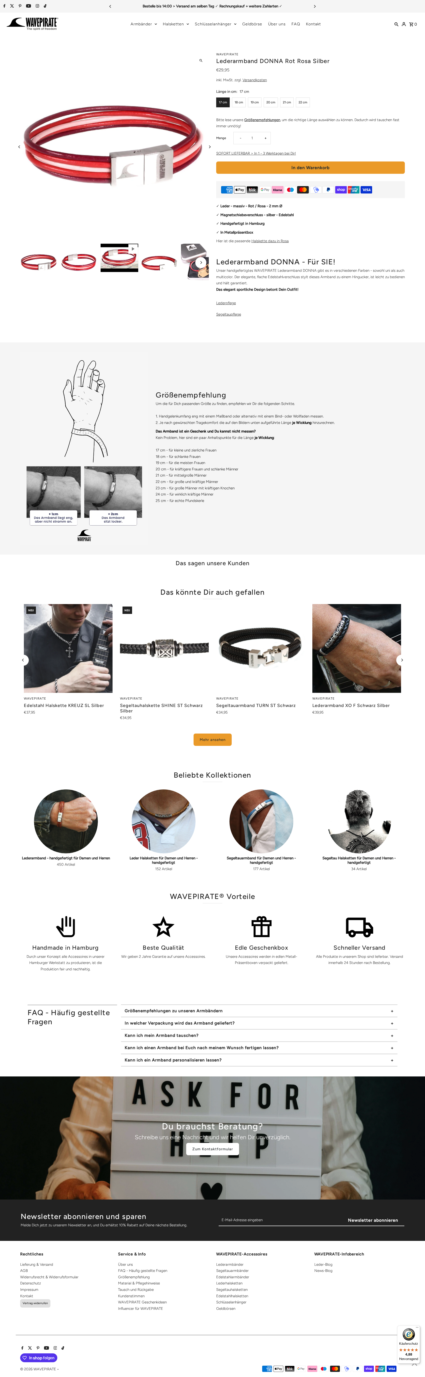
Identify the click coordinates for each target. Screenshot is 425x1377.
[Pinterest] (19, 6)
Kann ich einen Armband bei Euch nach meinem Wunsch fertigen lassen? (202, 1047)
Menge (221, 138)
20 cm (270, 102)
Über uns (277, 24)
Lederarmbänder (229, 1264)
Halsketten (173, 24)
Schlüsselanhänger (213, 24)
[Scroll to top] (414, 1364)
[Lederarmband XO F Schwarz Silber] (356, 648)
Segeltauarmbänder (232, 1270)
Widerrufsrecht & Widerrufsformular (49, 1277)
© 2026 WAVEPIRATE (38, 1369)
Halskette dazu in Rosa (270, 241)
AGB (24, 1270)
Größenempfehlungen (262, 120)
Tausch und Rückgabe (136, 1289)
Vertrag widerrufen (35, 1303)
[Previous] (110, 6)
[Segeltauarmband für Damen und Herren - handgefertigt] (261, 821)
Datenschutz (30, 1283)
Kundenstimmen (131, 1296)
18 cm (239, 102)
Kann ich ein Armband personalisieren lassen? (173, 1059)
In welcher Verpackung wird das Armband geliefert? (180, 1023)
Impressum (29, 1289)
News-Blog (323, 1270)
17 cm (223, 102)
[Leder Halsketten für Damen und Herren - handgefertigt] (164, 821)
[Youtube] (28, 6)
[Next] (314, 6)
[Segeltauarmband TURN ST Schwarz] (260, 648)
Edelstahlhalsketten (232, 1296)
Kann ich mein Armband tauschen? (162, 1035)
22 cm (303, 102)
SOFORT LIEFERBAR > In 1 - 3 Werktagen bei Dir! (256, 153)
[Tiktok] (44, 6)
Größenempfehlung (134, 1277)
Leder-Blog (323, 1264)
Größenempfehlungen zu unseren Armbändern (174, 1010)
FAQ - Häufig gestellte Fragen (142, 1270)
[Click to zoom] (200, 60)
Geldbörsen (225, 1308)
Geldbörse (252, 24)
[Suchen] (396, 24)
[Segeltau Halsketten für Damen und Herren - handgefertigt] (359, 821)
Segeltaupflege (228, 314)
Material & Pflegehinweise (139, 1283)
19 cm (255, 102)
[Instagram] (36, 6)
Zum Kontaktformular (212, 1149)
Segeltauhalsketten (232, 1289)
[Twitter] (11, 6)
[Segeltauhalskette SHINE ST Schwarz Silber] (164, 648)
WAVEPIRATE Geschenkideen (142, 1302)
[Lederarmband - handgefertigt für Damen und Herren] (66, 821)
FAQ (295, 24)
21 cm (287, 102)
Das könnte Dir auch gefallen (212, 592)
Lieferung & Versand (36, 1264)
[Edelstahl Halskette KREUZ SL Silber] (68, 648)
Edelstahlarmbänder (232, 1277)
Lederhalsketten (229, 1283)
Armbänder (141, 24)
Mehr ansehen (213, 739)
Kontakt (313, 24)
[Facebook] (3, 6)
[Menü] (417, 1328)
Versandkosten (255, 80)
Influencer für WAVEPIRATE (140, 1308)
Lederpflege (226, 303)
